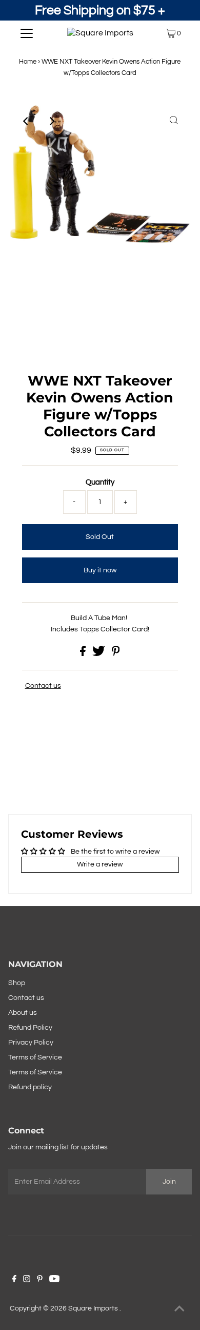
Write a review (100, 864)
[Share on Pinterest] (116, 654)
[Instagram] (27, 1280)
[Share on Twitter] (99, 654)
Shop (16, 983)
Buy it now (100, 570)
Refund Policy (30, 1027)
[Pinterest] (39, 1280)
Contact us (43, 685)
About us (22, 1012)
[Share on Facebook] (83, 654)
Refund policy (30, 1087)
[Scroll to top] (179, 1309)
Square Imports (93, 1308)
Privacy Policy (30, 1042)
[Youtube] (54, 1280)
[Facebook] (14, 1280)
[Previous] (26, 121)
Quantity (100, 482)
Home (27, 61)
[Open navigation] (26, 33)
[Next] (51, 121)
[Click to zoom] (174, 121)
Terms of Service (35, 1057)
